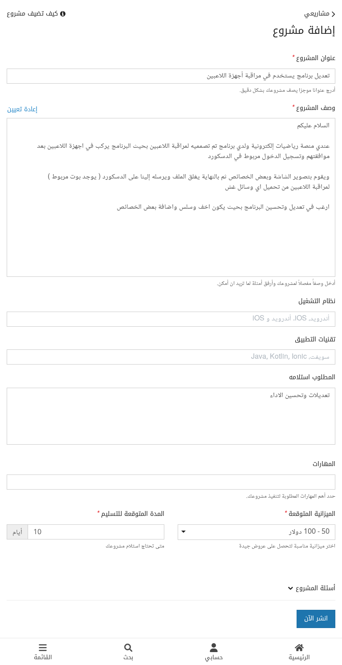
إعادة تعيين (22, 109)
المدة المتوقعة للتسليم (132, 514)
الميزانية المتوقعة (312, 514)
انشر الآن (316, 618)
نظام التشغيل (316, 301)
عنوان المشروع (315, 58)
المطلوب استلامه (312, 377)
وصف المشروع (315, 108)
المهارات (324, 464)
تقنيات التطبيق (315, 339)
